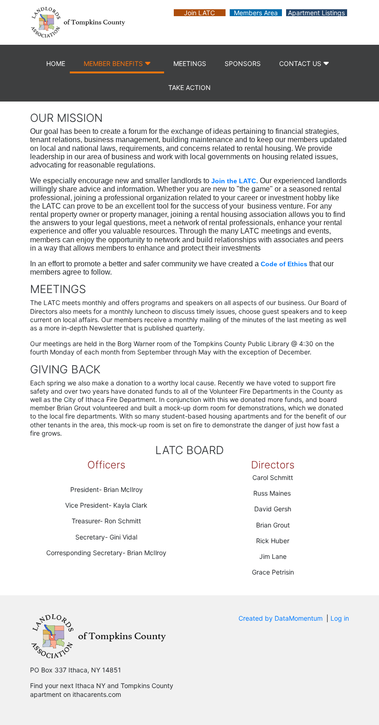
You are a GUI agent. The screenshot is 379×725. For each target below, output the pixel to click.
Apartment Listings (316, 12)
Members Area (256, 12)
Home (55, 63)
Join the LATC (233, 181)
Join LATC (199, 12)
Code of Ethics (284, 264)
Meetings (189, 63)
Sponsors (243, 63)
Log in (339, 618)
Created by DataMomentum (281, 618)
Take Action (189, 87)
